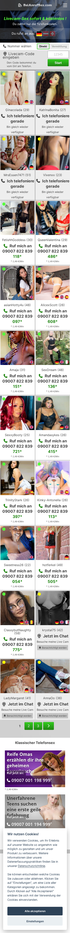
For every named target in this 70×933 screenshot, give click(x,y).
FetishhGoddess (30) (17, 240)
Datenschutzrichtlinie (31, 866)
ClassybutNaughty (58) (17, 631)
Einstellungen (35, 921)
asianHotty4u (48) (17, 305)
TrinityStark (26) (17, 500)
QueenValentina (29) (52, 240)
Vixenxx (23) (52, 175)
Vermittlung (59, 46)
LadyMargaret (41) (17, 698)
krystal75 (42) (52, 630)
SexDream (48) (52, 370)
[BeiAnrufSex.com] (35, 5)
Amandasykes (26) (52, 435)
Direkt (43, 46)
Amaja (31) (17, 370)
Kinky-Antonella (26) (52, 500)
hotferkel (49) (52, 565)
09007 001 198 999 (31, 780)
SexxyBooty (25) (17, 435)
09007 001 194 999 (31, 824)
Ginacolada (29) (17, 110)
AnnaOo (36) (52, 698)
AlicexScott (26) (53, 305)
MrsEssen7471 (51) (17, 175)
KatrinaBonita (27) (52, 110)
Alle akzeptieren (35, 911)
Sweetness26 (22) (17, 565)
